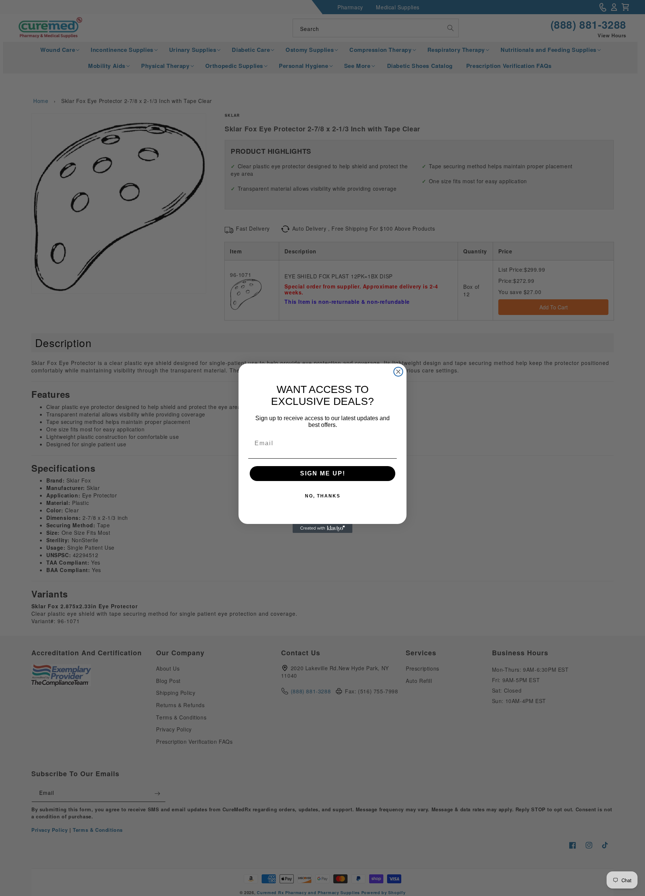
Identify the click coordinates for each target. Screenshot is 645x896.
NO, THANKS (322, 496)
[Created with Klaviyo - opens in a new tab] (322, 528)
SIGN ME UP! (322, 473)
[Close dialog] (398, 371)
